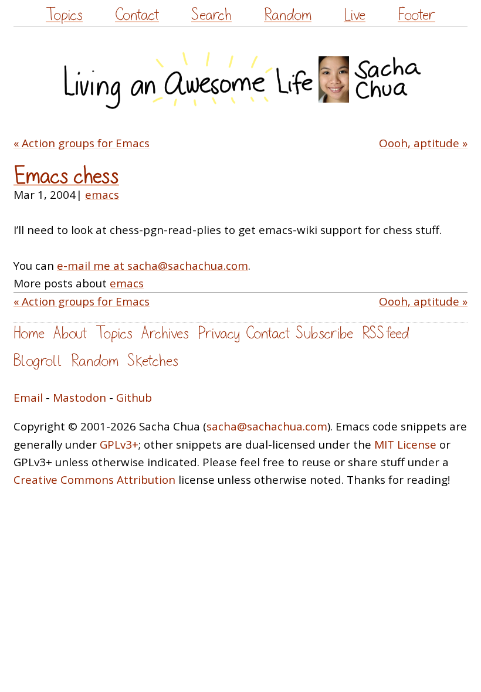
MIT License (405, 444)
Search (211, 15)
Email (28, 397)
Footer (416, 15)
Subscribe (324, 333)
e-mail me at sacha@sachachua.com (152, 265)
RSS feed (385, 333)
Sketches (152, 361)
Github (134, 397)
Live (354, 15)
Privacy (219, 333)
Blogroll (37, 361)
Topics (64, 15)
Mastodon (79, 397)
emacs (102, 194)
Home (29, 333)
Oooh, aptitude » (423, 143)
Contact (137, 15)
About (70, 333)
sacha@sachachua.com (266, 426)
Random (287, 15)
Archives (165, 333)
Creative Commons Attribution (94, 479)
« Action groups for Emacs (81, 143)
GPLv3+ (119, 444)
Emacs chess (66, 176)
